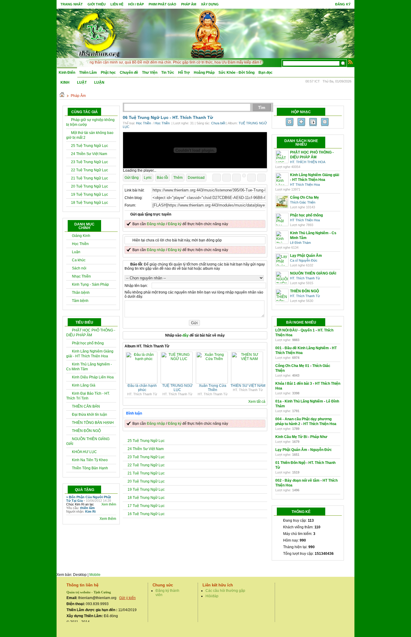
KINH (65, 82)
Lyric (148, 178)
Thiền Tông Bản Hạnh (90, 468)
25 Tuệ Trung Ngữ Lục (89, 146)
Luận (76, 252)
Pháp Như (318, 437)
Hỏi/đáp (212, 596)
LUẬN (99, 82)
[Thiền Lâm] (97, 33)
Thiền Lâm (88, 72)
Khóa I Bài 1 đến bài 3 (293, 383)
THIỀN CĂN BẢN (86, 406)
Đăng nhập (156, 224)
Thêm (178, 178)
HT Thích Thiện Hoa (305, 184)
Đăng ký (343, 4)
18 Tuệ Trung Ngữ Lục (89, 202)
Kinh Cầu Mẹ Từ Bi (291, 437)
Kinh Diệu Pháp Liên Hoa (93, 377)
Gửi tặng (132, 178)
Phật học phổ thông (88, 343)
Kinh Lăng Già (83, 385)
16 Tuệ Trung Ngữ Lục (146, 514)
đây (185, 335)
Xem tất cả (256, 401)
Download (196, 178)
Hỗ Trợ (184, 72)
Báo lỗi (162, 178)
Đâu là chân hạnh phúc (142, 388)
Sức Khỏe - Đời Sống (236, 72)
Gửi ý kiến (127, 598)
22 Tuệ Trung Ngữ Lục (89, 170)
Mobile (94, 575)
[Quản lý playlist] (301, 122)
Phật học (108, 72)
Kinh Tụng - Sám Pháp (90, 284)
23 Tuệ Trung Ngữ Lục (89, 162)
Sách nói (79, 268)
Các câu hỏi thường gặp (225, 591)
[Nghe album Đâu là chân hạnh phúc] (142, 359)
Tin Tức (167, 72)
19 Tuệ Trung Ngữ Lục (89, 194)
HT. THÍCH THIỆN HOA (307, 162)
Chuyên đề (129, 72)
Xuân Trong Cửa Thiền (212, 388)
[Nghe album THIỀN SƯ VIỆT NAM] (247, 359)
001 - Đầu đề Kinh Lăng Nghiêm (302, 348)
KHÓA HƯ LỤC (84, 452)
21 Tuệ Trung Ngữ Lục (89, 178)
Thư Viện (149, 72)
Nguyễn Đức (321, 450)
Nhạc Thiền (81, 276)
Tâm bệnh (80, 301)
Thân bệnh (81, 293)
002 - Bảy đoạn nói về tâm (297, 480)
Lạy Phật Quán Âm (291, 450)
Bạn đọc (265, 72)
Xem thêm (108, 504)
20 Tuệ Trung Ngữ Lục (89, 186)
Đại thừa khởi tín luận (89, 414)
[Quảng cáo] (195, 150)
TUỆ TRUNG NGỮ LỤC (177, 388)
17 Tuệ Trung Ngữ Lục (146, 506)
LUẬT (82, 82)
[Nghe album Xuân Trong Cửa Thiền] (212, 359)
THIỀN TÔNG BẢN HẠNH (93, 423)
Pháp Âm (78, 96)
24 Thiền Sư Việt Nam (89, 154)
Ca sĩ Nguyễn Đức (303, 260)
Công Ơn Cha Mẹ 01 (292, 366)
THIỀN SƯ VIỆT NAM (247, 386)
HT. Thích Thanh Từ (192, 117)
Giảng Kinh (81, 236)
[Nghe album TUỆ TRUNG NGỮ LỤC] (177, 359)
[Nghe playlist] (313, 122)
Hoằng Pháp (204, 72)
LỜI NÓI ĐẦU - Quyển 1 (295, 330)
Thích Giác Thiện (302, 202)
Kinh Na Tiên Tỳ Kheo (90, 460)
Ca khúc (78, 260)
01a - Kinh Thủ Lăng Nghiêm (299, 401)
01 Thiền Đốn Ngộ (290, 463)
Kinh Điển (67, 72)
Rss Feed (350, 61)
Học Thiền (80, 244)
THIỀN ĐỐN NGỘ (86, 431)
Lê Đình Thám (300, 242)
